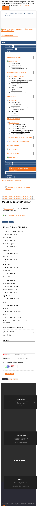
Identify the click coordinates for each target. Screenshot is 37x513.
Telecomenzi (15, 115)
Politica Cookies (24, 5)
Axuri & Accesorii (16, 84)
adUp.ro (4, 505)
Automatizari (12, 96)
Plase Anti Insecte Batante (18, 125)
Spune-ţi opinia (20, 215)
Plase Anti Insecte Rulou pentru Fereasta (22, 130)
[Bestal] (19, 460)
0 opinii (11, 215)
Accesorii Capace (16, 78)
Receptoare (15, 111)
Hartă (20, 406)
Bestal (10, 209)
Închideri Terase (13, 153)
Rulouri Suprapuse (16, 65)
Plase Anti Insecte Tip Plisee (19, 134)
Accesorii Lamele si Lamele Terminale (22, 80)
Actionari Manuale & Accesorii (20, 82)
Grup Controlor (16, 102)
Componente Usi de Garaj (16, 72)
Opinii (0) (11, 222)
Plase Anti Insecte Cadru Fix (19, 126)
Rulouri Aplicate (16, 63)
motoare (15, 379)
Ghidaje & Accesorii (17, 91)
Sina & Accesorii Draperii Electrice (19, 137)
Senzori (14, 113)
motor (10, 379)
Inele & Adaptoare (16, 104)
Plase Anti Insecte (13, 119)
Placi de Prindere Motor (18, 109)
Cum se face (13, 170)
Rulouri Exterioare (14, 57)
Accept (6, 8)
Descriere (5, 222)
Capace (14, 85)
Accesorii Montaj (13, 145)
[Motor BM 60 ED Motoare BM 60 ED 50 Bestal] (18, 189)
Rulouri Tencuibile (16, 67)
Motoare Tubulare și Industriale (20, 108)
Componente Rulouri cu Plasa (19, 68)
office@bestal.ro (23, 442)
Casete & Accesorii (17, 87)
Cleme (13, 89)
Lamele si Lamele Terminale (19, 93)
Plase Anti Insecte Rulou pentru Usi (21, 132)
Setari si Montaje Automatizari (18, 168)
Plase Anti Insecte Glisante (19, 128)
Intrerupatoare (16, 106)
